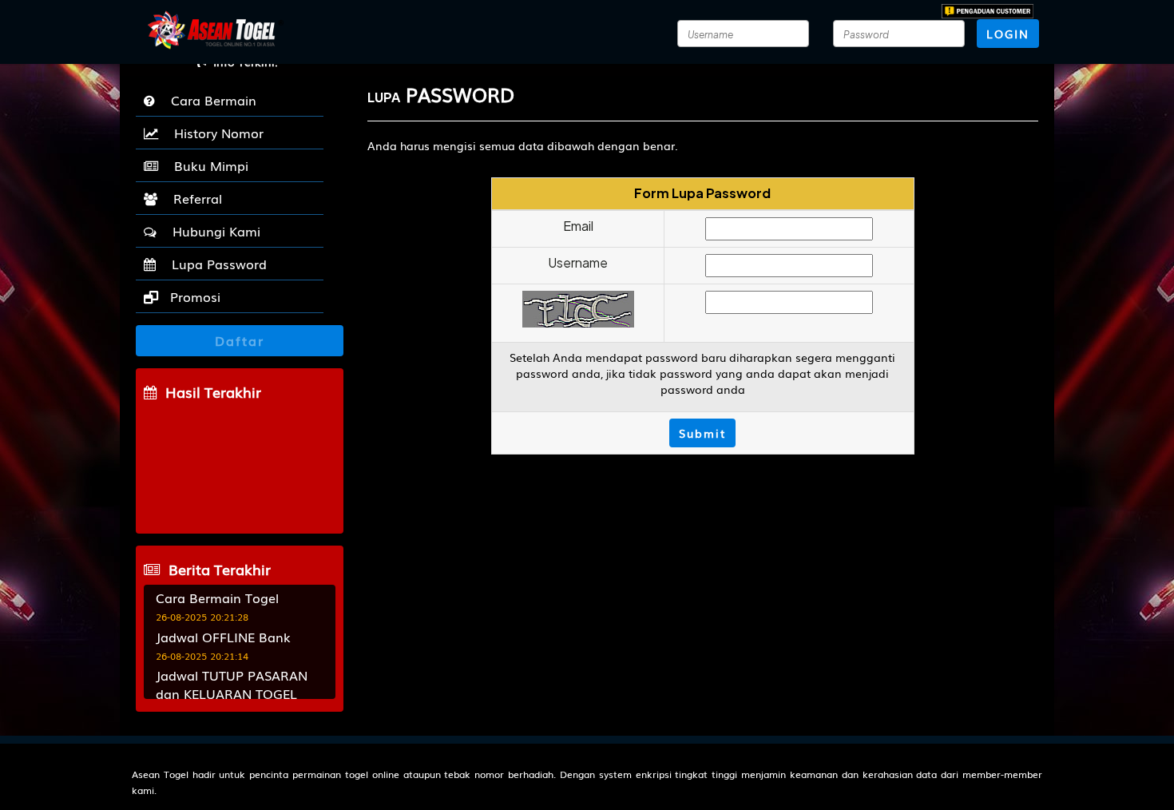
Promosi (193, 296)
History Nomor (215, 132)
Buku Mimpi (207, 165)
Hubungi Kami (212, 230)
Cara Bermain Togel (217, 597)
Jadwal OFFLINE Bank (223, 636)
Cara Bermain (209, 99)
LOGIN (1007, 34)
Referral (193, 198)
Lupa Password (215, 263)
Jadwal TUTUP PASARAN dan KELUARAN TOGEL (231, 684)
